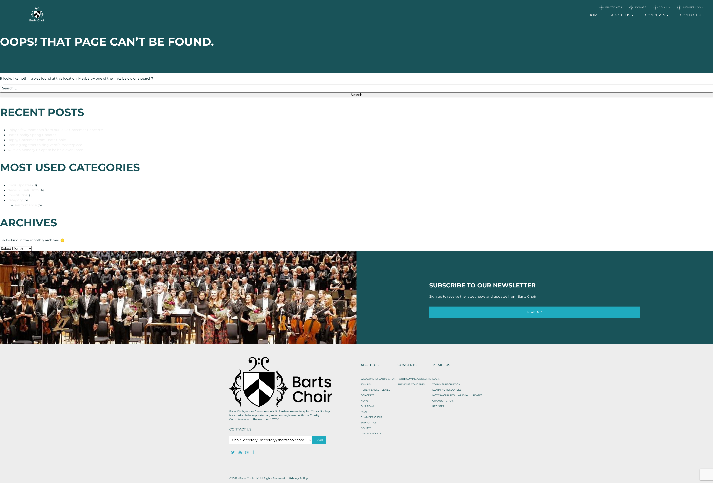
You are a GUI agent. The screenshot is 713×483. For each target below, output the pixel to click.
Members (441, 365)
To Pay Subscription (446, 384)
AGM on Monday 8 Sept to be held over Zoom (45, 150)
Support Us (369, 422)
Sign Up (535, 312)
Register (438, 406)
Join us (366, 384)
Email (319, 440)
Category (15, 200)
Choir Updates (19, 185)
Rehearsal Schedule (375, 389)
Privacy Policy (371, 433)
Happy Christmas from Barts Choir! (36, 140)
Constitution (17, 195)
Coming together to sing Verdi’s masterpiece (44, 145)
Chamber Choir (371, 417)
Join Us (664, 7)
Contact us (692, 15)
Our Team (367, 406)
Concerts (655, 15)
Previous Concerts (411, 384)
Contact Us (240, 429)
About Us (620, 15)
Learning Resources (446, 389)
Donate (640, 7)
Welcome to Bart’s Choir (378, 378)
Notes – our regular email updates (457, 395)
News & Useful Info (23, 190)
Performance (26, 205)
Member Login (693, 7)
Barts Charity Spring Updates (31, 135)
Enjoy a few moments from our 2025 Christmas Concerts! (55, 130)
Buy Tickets (613, 7)
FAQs (364, 411)
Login (436, 378)
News (364, 400)
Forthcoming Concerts (414, 378)
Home (594, 15)
